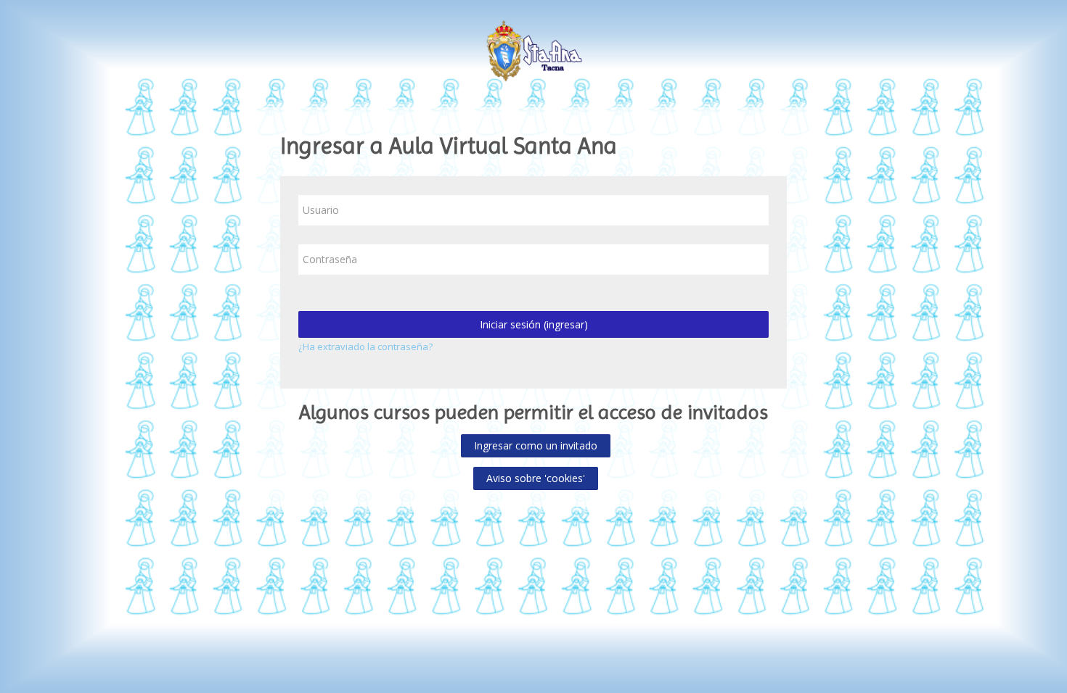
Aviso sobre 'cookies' (535, 478)
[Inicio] (534, 49)
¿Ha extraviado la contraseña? (365, 346)
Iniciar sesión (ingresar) (534, 324)
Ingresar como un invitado (535, 445)
